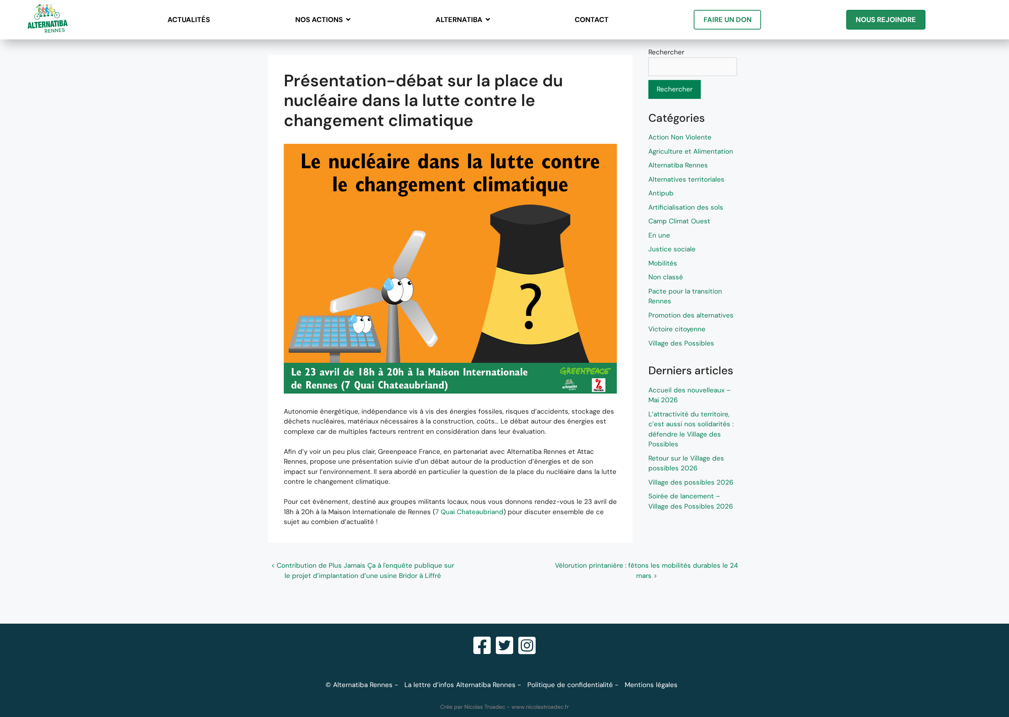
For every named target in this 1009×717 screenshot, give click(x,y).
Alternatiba (459, 19)
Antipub (661, 193)
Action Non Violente (679, 137)
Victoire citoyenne (677, 329)
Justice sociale (672, 249)
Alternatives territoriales (686, 179)
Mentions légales (651, 684)
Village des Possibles (681, 343)
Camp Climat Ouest (679, 221)
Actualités (189, 19)
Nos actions (319, 19)
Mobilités (662, 263)
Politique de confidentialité (570, 684)
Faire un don (728, 19)
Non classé (665, 277)
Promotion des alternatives (690, 315)
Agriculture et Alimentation (690, 151)
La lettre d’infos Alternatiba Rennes (460, 684)
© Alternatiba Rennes (359, 684)
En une (659, 235)
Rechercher (666, 52)
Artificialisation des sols (685, 207)
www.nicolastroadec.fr (540, 706)
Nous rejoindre (886, 19)
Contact (592, 19)
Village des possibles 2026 (690, 482)
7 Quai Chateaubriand (469, 511)
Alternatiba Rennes (678, 165)
